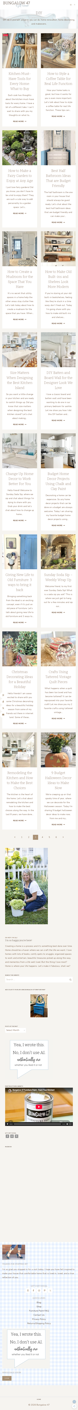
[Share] (3, 702)
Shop (39, 1306)
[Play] (8, 1124)
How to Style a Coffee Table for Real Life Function (58, 79)
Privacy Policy (39, 1319)
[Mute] (67, 1124)
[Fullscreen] (70, 1124)
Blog (39, 1302)
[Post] (3, 708)
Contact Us (38, 1315)
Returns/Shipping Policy (39, 1323)
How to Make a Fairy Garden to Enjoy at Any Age (19, 176)
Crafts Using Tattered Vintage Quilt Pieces (58, 677)
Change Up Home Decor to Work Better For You (19, 479)
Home (39, 1399)
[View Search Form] (74, 5)
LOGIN (7, 1378)
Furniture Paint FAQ (39, 1310)
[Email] (3, 714)
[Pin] (3, 695)
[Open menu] (70, 4)
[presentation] (19, 50)
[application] (39, 1107)
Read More (19, 121)
